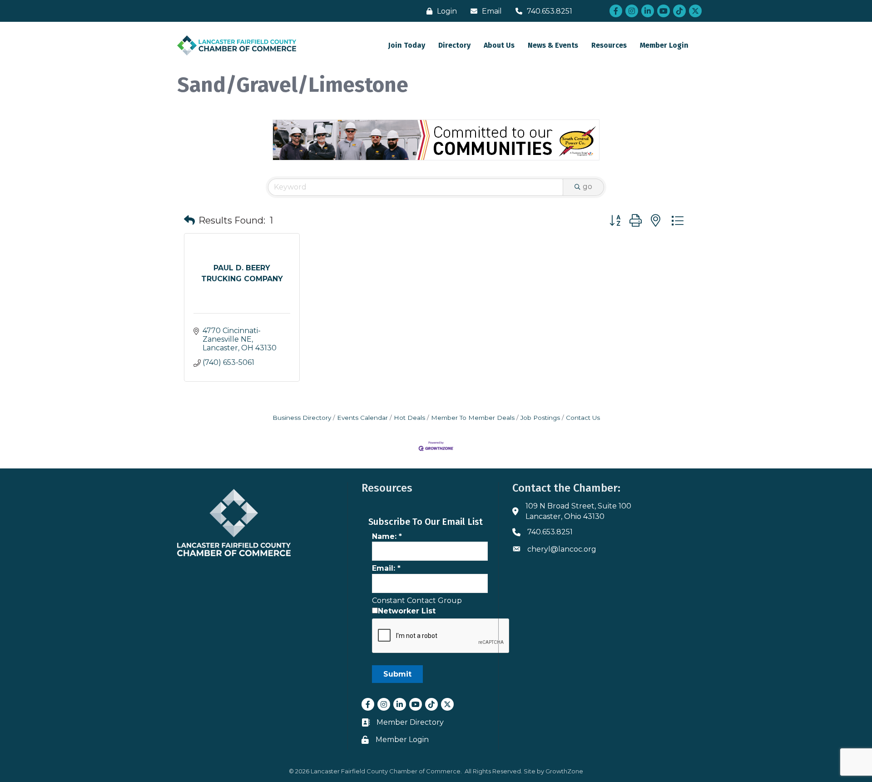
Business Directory (301, 417)
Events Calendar (362, 417)
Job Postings (540, 417)
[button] (189, 220)
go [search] (587, 186)
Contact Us (583, 417)
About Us (499, 45)
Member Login (664, 45)
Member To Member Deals (473, 417)
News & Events (553, 45)
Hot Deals (409, 417)
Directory (454, 45)
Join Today (406, 45)
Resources (609, 45)
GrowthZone (564, 771)
